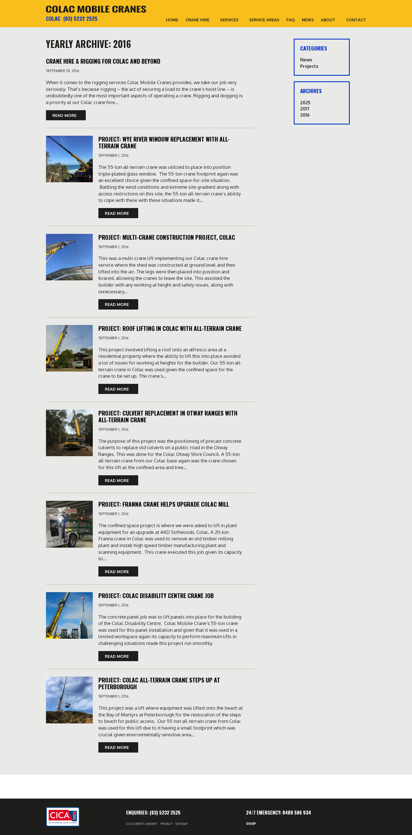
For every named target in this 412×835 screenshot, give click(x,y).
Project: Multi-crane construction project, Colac (166, 237)
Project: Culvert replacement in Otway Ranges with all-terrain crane (167, 416)
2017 (304, 109)
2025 (305, 102)
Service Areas (264, 19)
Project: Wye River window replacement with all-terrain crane (164, 142)
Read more (65, 115)
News (308, 19)
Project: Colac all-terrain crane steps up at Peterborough (159, 683)
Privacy (166, 824)
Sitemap (181, 824)
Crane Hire (197, 19)
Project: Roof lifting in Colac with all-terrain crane (170, 328)
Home (172, 19)
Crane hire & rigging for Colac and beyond (103, 61)
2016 (305, 115)
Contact (356, 19)
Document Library (142, 824)
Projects (309, 66)
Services (229, 19)
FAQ (290, 19)
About (328, 19)
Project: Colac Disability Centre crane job (156, 595)
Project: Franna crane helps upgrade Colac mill (163, 504)
